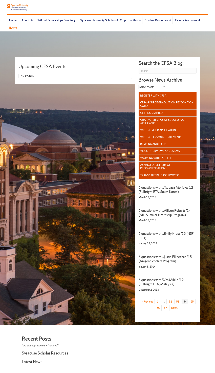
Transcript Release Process (159, 175)
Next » (174, 308)
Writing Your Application (158, 130)
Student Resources (156, 20)
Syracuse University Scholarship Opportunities (109, 20)
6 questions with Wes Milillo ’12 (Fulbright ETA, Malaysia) (161, 282)
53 (177, 301)
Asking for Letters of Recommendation (155, 166)
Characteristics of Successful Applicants (162, 121)
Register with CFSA (153, 95)
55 (192, 301)
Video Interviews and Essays (160, 151)
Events (13, 27)
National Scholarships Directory (56, 20)
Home (13, 20)
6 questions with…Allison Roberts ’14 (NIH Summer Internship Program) (165, 212)
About (25, 20)
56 (158, 308)
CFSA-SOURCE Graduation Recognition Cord (166, 104)
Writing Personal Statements (161, 137)
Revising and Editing (154, 144)
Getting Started (151, 113)
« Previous (147, 301)
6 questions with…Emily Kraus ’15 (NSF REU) (166, 235)
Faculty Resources (186, 20)
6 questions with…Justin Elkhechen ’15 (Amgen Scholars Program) (165, 259)
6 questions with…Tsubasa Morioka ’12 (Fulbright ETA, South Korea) (166, 189)
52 (170, 301)
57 (165, 308)
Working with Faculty (155, 158)
